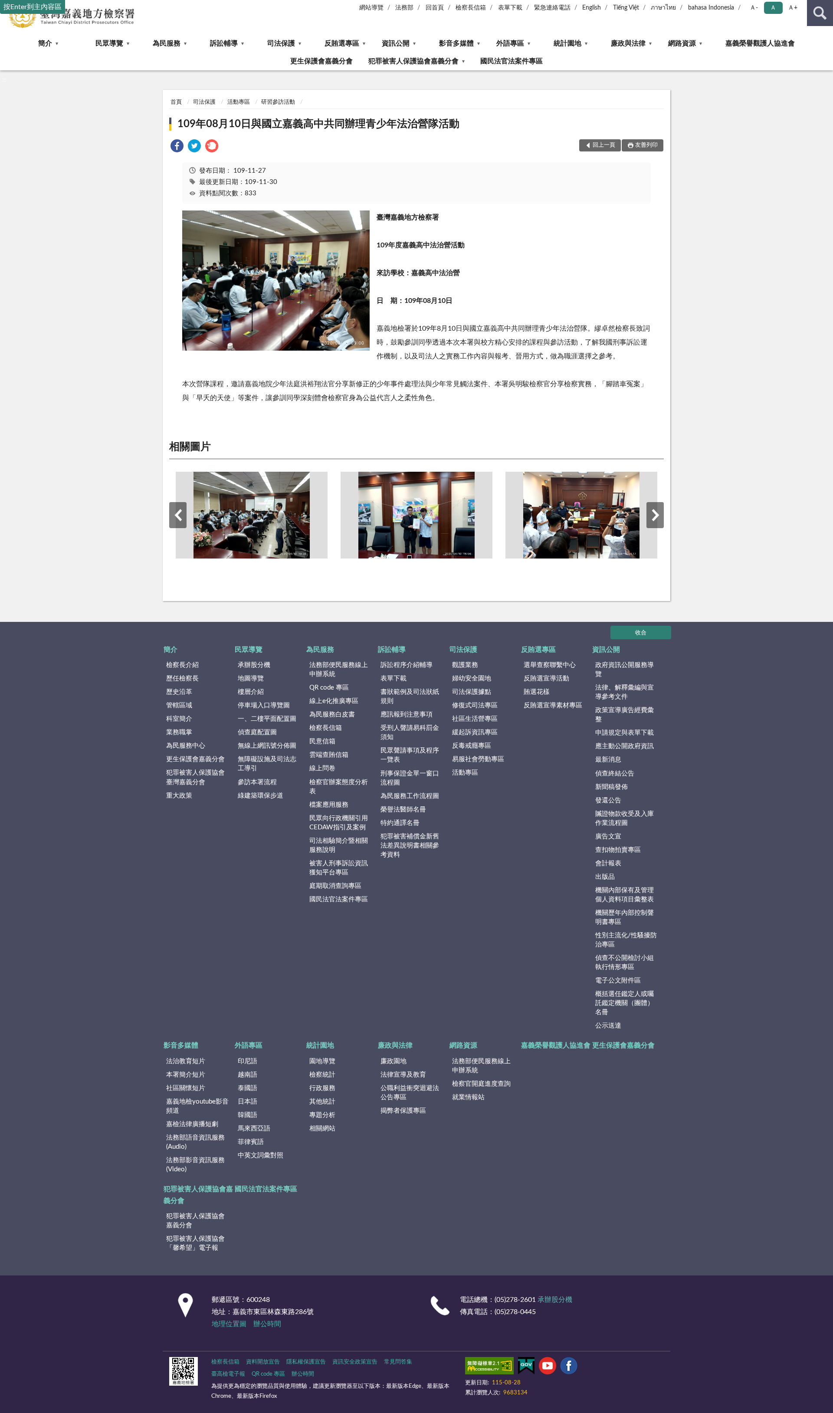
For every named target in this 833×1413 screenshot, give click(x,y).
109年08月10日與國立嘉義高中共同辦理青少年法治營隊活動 (318, 124)
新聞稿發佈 (611, 787)
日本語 (247, 1101)
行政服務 (322, 1088)
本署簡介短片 (185, 1074)
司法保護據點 (471, 692)
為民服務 (166, 43)
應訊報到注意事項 (406, 714)
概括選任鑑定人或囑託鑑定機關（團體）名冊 (624, 1003)
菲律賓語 (251, 1142)
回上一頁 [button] (604, 145)
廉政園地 (393, 1061)
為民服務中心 (185, 746)
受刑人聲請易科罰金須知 (409, 732)
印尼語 (247, 1061)
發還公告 (608, 800)
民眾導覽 (109, 43)
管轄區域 (179, 705)
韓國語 (247, 1115)
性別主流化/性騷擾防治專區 (626, 940)
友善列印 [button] (646, 145)
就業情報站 (468, 1097)
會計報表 (608, 863)
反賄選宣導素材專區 (553, 705)
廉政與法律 (628, 43)
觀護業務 (465, 665)
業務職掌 (179, 732)
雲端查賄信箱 (328, 755)
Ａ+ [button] (792, 8)
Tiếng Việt (626, 8)
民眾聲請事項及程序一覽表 (409, 755)
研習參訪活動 (278, 102)
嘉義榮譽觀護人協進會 (760, 43)
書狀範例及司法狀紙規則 (409, 696)
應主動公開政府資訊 (624, 746)
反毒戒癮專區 (471, 746)
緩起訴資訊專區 (475, 732)
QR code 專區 (329, 687)
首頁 (176, 102)
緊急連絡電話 (552, 8)
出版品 (605, 877)
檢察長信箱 (471, 8)
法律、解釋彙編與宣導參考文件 (624, 692)
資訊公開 (396, 43)
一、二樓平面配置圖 (267, 719)
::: (4, 79)
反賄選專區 (342, 43)
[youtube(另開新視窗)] (547, 1367)
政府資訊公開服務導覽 (624, 669)
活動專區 (238, 102)
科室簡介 (179, 719)
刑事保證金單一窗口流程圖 (409, 778)
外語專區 (510, 43)
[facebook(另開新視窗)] (568, 1367)
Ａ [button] (773, 8)
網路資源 (682, 43)
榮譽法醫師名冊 (403, 809)
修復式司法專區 (475, 705)
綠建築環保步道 (260, 795)
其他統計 (322, 1101)
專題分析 (322, 1115)
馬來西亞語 (254, 1128)
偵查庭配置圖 (257, 732)
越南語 (247, 1074)
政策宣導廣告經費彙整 (624, 715)
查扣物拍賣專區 (618, 850)
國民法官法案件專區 (511, 61)
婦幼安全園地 (471, 678)
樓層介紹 (251, 692)
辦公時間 (267, 1324)
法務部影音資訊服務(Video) (195, 1165)
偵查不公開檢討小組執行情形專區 (624, 962)
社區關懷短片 (185, 1088)
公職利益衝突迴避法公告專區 (409, 1093)
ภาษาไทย (663, 8)
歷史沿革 (179, 692)
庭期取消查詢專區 (335, 886)
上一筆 (178, 515)
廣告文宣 (608, 836)
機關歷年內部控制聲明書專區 (624, 917)
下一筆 (655, 515)
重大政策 (179, 795)
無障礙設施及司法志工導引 (267, 764)
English (591, 8)
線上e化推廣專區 (333, 701)
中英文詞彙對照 (260, 1155)
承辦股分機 (254, 665)
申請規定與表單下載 (624, 733)
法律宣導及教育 (403, 1074)
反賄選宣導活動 (546, 678)
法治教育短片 (185, 1061)
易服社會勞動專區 (478, 759)
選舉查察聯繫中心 (550, 665)
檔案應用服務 (328, 805)
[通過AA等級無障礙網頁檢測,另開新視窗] (489, 1367)
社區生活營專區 (475, 719)
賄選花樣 (537, 692)
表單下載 (510, 8)
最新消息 (608, 759)
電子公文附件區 (618, 980)
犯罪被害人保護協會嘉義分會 (413, 61)
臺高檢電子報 (228, 1374)
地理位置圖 (229, 1324)
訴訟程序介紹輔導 (406, 665)
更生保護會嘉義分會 (321, 61)
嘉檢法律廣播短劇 (192, 1124)
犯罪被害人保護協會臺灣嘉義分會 (195, 777)
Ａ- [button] (754, 8)
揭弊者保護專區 (403, 1110)
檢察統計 (322, 1074)
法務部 (404, 8)
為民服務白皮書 (332, 714)
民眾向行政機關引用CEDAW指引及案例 (338, 823)
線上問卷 (322, 768)
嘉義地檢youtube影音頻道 (197, 1106)
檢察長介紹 (182, 665)
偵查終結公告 (614, 773)
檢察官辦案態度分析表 (338, 787)
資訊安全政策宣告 (354, 1362)
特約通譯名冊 (400, 823)
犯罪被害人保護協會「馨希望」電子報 (195, 1243)
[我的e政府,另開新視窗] (526, 1367)
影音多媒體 (456, 43)
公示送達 (608, 1025)
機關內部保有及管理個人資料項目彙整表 (624, 895)
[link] (177, 147)
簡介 (45, 43)
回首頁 (435, 8)
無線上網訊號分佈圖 (267, 746)
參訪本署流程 (257, 782)
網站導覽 (371, 8)
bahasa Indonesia (711, 8)
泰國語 (247, 1088)
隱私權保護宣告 (306, 1362)
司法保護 (281, 43)
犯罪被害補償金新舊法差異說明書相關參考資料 (409, 845)
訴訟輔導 (224, 43)
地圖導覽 (251, 678)
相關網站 (322, 1128)
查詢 (820, 13)
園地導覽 (322, 1061)
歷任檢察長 (182, 678)
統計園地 (567, 43)
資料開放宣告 (263, 1362)
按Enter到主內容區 (32, 6)
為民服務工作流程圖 (409, 796)
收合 (640, 633)
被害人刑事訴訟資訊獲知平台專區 (338, 868)
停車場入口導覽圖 (264, 705)
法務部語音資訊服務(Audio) (195, 1142)
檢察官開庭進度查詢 (481, 1084)
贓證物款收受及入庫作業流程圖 (624, 818)
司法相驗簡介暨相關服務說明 (338, 845)
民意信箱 (322, 741)
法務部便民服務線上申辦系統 (338, 669)
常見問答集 (398, 1362)
